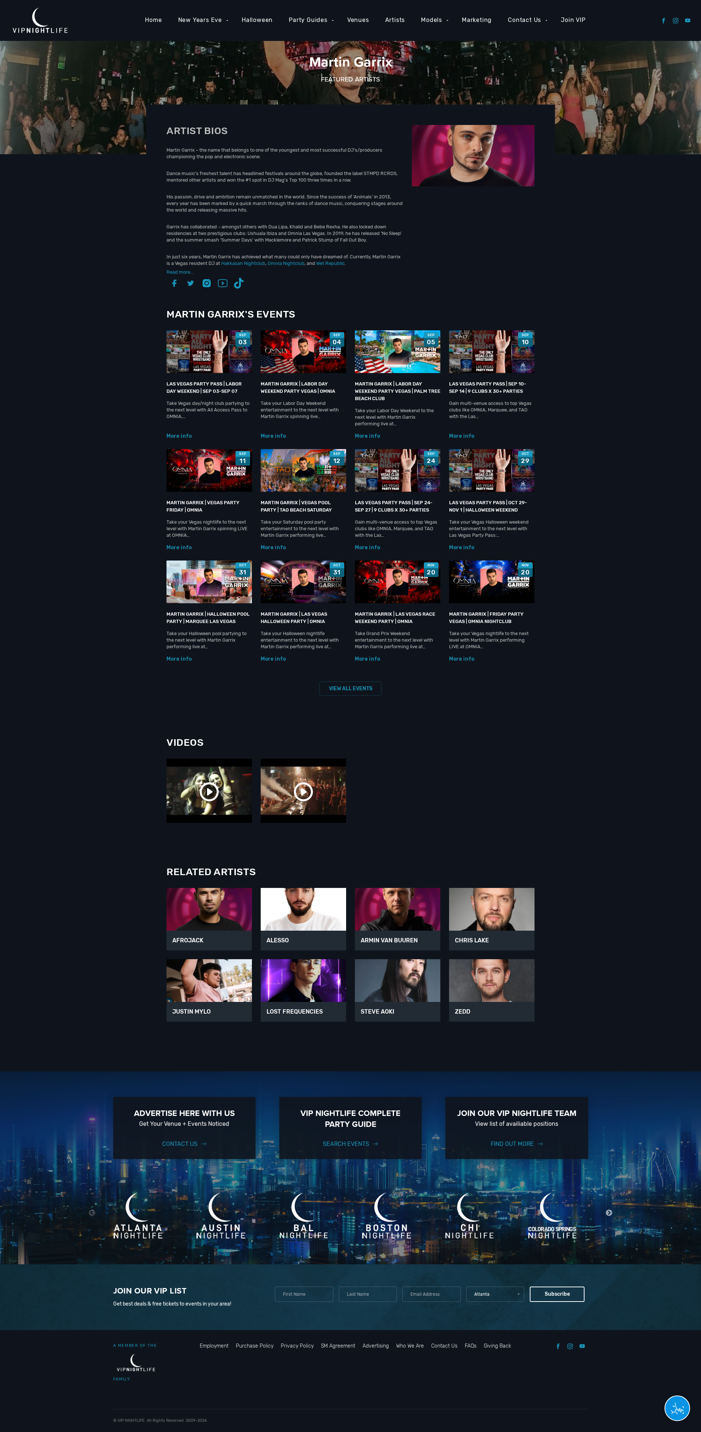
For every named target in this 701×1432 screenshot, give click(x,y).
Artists (395, 19)
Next (609, 1213)
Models (431, 19)
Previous (92, 1213)
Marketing (477, 19)
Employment (214, 1346)
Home (153, 19)
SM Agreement (338, 1346)
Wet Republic (330, 263)
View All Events (350, 688)
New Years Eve (200, 19)
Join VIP (573, 19)
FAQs (470, 1346)
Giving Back (497, 1346)
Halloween (257, 19)
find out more (512, 1143)
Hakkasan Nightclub (243, 263)
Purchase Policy (254, 1346)
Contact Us (524, 19)
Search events (346, 1143)
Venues (358, 19)
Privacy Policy (297, 1346)
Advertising (376, 1346)
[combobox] (495, 1294)
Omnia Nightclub (286, 263)
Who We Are (410, 1346)
